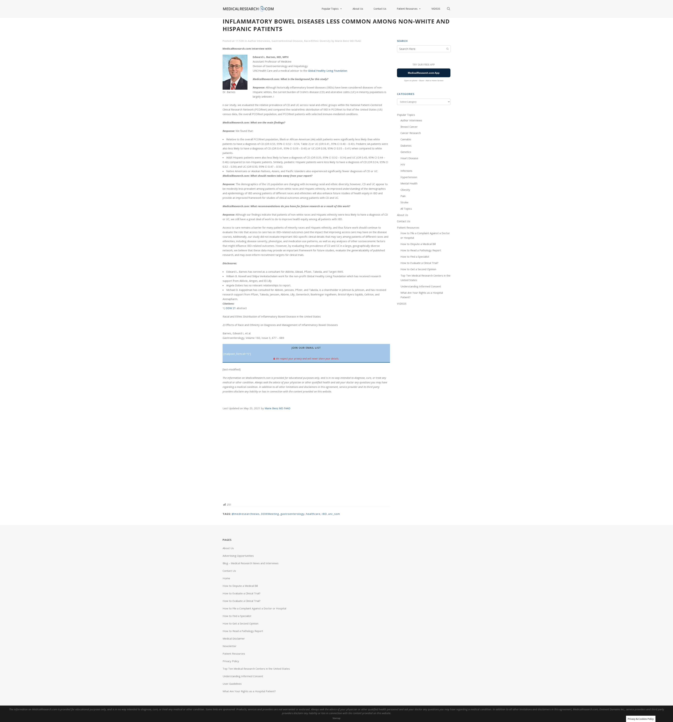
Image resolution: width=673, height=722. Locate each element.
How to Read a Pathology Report (420, 250)
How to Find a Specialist (414, 256)
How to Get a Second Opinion (418, 269)
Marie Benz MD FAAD (348, 41)
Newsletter (229, 646)
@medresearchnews (246, 514)
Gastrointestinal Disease (287, 41)
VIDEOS (435, 8)
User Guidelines (232, 683)
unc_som (334, 514)
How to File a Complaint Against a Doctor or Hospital (254, 608)
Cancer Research (410, 133)
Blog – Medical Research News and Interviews (250, 563)
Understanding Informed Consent (420, 286)
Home (226, 578)
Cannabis (405, 139)
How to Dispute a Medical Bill (418, 244)
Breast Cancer (409, 126)
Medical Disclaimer (234, 638)
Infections (406, 170)
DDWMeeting (270, 514)
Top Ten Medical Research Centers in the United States (256, 668)
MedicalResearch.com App (424, 72)
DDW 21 (231, 308)
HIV (402, 164)
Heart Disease (409, 158)
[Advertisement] (306, 456)
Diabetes (406, 145)
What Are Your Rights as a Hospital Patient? (249, 691)
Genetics (405, 152)
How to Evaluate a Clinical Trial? (419, 263)
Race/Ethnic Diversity (317, 41)
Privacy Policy (231, 661)
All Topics (406, 208)
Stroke (404, 202)
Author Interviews (259, 41)
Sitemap (336, 718)
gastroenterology (292, 514)
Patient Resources (407, 8)
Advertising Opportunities (238, 555)
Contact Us (380, 8)
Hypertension (408, 177)
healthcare (313, 514)
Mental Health (408, 183)
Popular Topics (330, 8)
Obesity (405, 189)
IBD (324, 514)
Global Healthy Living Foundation (327, 70)
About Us (358, 8)
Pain (403, 196)
